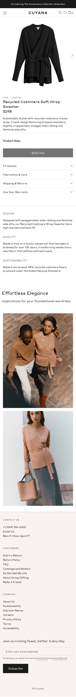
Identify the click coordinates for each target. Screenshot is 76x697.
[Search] (60, 13)
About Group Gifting (16, 577)
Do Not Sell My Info (15, 573)
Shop (5, 97)
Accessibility (11, 628)
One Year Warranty (15, 192)
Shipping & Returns (15, 183)
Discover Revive (13, 610)
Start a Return (12, 555)
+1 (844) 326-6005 (14, 527)
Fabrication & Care (15, 174)
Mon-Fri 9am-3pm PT (16, 535)
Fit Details (9, 165)
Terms (7, 623)
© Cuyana (38, 688)
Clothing (16, 97)
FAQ (5, 564)
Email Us (8, 531)
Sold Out (38, 153)
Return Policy (11, 559)
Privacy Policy (12, 619)
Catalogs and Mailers (16, 568)
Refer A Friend (12, 582)
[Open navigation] (5, 13)
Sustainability (12, 606)
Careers (8, 614)
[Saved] (65, 12)
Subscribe (15, 668)
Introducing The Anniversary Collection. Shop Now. (38, 4)
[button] (4, 55)
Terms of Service (59, 658)
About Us (9, 601)
